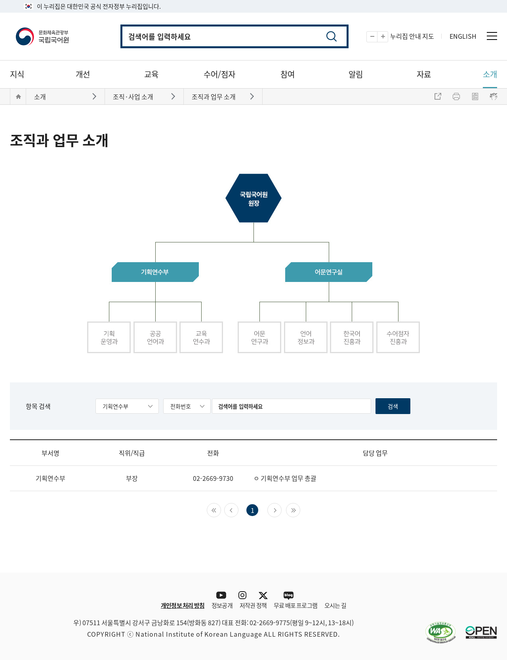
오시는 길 (335, 605)
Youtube (219, 595)
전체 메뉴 (492, 36)
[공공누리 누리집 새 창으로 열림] (477, 627)
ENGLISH (463, 36)
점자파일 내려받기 (474, 96)
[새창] (436, 627)
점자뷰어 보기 (493, 96)
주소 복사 (437, 96)
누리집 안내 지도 (412, 36)
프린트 (456, 96)
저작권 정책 (253, 605)
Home (18, 96)
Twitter (265, 595)
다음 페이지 (281, 509)
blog (288, 595)
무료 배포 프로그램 (295, 605)
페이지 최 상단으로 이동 (485, 561)
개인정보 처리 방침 (182, 605)
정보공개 (222, 605)
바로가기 (95, 96)
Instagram (242, 595)
